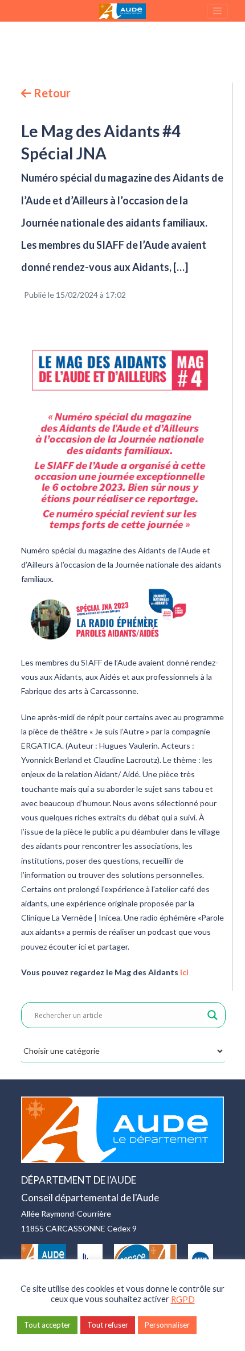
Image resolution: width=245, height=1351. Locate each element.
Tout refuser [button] (107, 1324)
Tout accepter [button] (47, 1324)
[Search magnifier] (212, 1015)
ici (184, 972)
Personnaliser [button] (167, 1324)
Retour (51, 93)
